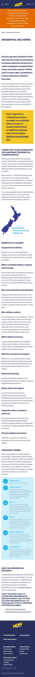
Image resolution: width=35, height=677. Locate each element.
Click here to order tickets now (15, 609)
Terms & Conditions (8, 673)
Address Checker (25, 587)
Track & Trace (7, 649)
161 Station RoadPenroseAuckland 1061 (24, 651)
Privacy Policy (19, 673)
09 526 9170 (9, 603)
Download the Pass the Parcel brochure (18, 612)
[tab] (6, 4)
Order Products (8, 653)
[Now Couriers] (17, 4)
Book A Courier (8, 651)
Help (3, 32)
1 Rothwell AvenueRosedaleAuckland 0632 (9, 662)
